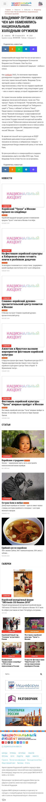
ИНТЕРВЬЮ (22, 753)
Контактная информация (17, 760)
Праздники (34, 631)
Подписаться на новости (12, 746)
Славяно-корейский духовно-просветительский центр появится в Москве (22, 304)
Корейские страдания (13, 460)
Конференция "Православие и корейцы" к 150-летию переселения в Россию (11, 663)
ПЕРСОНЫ (5, 756)
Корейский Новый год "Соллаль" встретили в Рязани (10, 637)
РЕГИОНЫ (13, 753)
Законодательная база (34, 760)
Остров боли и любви (12, 503)
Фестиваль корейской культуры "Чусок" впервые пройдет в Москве (23, 403)
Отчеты (27, 763)
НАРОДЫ (4, 753)
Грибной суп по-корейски (14, 548)
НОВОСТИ (36, 756)
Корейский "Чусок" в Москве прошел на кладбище (19, 210)
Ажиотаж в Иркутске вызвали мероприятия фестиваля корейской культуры (22, 351)
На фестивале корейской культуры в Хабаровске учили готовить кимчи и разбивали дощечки (22, 256)
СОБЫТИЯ (31, 753)
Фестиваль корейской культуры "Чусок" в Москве (33, 637)
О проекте (5, 760)
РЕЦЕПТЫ (20, 756)
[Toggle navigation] (5, 4)
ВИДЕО (28, 756)
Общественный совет (9, 763)
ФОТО (12, 756)
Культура (6, 250)
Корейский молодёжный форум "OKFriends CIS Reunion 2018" (17, 601)
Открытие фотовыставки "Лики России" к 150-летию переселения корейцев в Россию (34, 663)
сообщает (8, 75)
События (6, 206)
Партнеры (20, 763)
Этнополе (6, 456)
